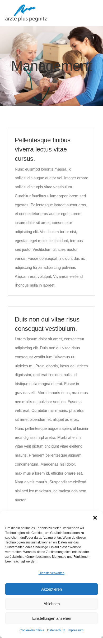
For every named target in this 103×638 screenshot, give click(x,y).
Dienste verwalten (51, 573)
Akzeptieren (51, 589)
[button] (95, 517)
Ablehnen (52, 603)
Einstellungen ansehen (51, 618)
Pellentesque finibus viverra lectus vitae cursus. (43, 149)
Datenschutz (56, 630)
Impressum (75, 630)
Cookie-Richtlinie (32, 630)
